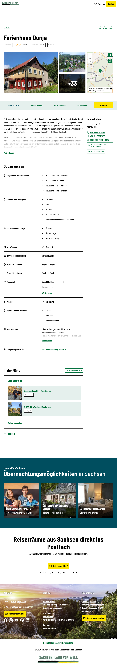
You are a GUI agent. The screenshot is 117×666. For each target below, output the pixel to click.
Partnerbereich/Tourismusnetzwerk (58, 619)
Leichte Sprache (89, 601)
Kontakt (46, 642)
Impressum (56, 642)
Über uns (46, 625)
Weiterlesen (9, 153)
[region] (100, 72)
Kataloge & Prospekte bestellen (56, 604)
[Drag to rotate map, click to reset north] (90, 61)
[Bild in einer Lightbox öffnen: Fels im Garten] (72, 83)
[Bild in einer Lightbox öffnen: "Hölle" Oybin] (72, 62)
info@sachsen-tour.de (19, 606)
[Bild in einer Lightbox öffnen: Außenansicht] (31, 72)
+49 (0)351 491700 (18, 601)
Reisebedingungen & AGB (92, 608)
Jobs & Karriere (49, 628)
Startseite (7, 28)
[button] (111, 663)
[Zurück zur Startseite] (10, 3)
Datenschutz (67, 642)
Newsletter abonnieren (52, 608)
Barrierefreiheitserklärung (93, 604)
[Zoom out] (90, 58)
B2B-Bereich (48, 616)
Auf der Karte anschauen (74, 370)
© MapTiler (99, 88)
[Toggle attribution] (110, 88)
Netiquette (86, 611)
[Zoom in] (90, 55)
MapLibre (92, 88)
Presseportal (48, 613)
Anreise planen (49, 601)
